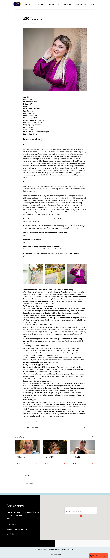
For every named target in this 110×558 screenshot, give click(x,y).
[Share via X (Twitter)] (28, 422)
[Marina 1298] (55, 447)
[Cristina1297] (82, 447)
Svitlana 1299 (21, 457)
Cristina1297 (77, 457)
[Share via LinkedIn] (32, 422)
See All (93, 437)
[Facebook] (10, 534)
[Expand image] (33, 274)
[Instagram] (13, 534)
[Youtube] (7, 534)
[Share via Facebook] (24, 422)
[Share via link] (36, 422)
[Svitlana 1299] (27, 447)
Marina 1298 (49, 457)
